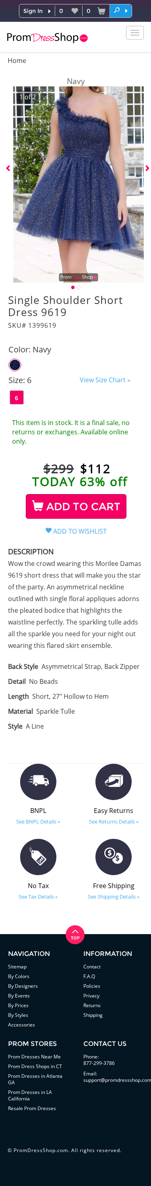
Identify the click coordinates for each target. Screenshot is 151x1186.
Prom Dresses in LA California (30, 1095)
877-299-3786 (99, 1063)
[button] (121, 10)
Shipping (93, 1015)
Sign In (33, 11)
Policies (91, 986)
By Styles (18, 1015)
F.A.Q (89, 976)
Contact (92, 966)
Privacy (91, 995)
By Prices (18, 1005)
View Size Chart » (105, 379)
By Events (19, 995)
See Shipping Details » (113, 896)
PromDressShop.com (41, 1150)
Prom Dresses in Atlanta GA (35, 1079)
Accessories (21, 1024)
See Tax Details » (38, 896)
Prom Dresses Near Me (34, 1056)
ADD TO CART (81, 506)
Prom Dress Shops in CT (35, 1066)
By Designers (23, 986)
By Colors (18, 976)
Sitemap (17, 966)
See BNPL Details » (38, 821)
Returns (92, 1005)
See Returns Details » (114, 821)
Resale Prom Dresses (32, 1108)
